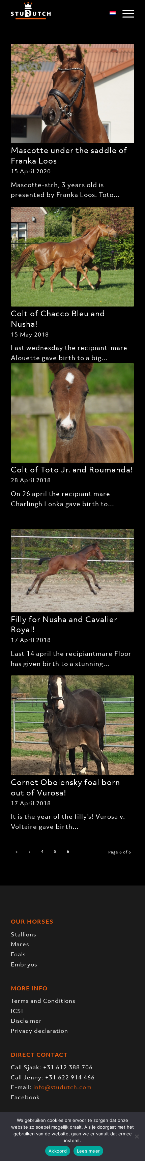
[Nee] (136, 1136)
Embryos (24, 964)
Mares (20, 944)
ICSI (17, 1011)
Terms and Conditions (43, 1001)
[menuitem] (125, 13)
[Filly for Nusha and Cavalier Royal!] (72, 570)
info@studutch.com (62, 1087)
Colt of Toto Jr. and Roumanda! (72, 470)
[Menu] (125, 13)
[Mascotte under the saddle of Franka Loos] (72, 93)
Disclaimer (26, 1020)
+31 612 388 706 (68, 1067)
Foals (18, 954)
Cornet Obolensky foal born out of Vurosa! (65, 787)
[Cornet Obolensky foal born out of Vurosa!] (72, 725)
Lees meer (88, 1151)
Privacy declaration (39, 1031)
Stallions (23, 934)
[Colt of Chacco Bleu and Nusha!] (72, 257)
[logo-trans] (60, 13)
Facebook (25, 1097)
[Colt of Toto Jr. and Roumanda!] (72, 413)
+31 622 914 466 (70, 1077)
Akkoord (58, 1151)
